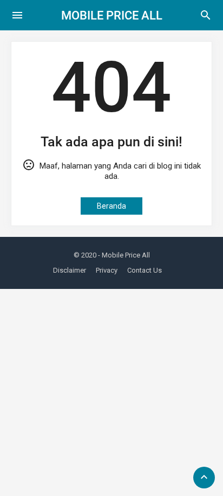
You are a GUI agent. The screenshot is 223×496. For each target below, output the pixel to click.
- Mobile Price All (124, 255)
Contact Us (144, 270)
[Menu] (17, 15)
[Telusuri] (205, 19)
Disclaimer (69, 270)
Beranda (111, 206)
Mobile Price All (111, 15)
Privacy (106, 270)
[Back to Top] (204, 477)
